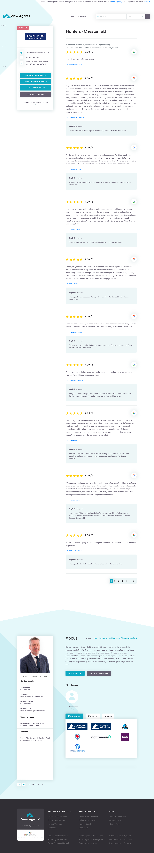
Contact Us (52, 828)
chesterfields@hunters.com (37, 53)
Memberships (74, 716)
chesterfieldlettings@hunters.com (32, 711)
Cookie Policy (114, 824)
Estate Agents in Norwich (58, 843)
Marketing (92, 716)
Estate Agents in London (58, 836)
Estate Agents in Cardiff (58, 839)
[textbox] (136, 16)
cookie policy (116, 1)
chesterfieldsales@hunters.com (32, 697)
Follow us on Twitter (56, 820)
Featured (23, 28)
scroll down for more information (35, 102)
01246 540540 (32, 57)
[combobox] (136, 16)
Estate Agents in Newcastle (120, 839)
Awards (108, 716)
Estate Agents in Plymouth (120, 836)
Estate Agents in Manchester (91, 836)
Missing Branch (85, 824)
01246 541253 (25, 704)
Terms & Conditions (117, 816)
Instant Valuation (55, 824)
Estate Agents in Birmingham (91, 839)
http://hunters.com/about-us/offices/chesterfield (37, 63)
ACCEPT (4, 9)
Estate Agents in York (88, 843)
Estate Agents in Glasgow (120, 843)
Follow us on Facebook (57, 816)
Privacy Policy (115, 820)
